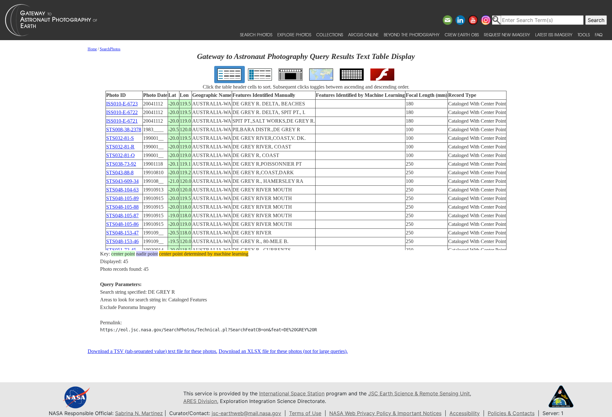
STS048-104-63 (122, 189)
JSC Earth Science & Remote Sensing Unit (419, 393)
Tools (584, 35)
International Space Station (291, 393)
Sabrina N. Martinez (139, 413)
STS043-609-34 (122, 181)
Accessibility (464, 413)
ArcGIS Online (363, 35)
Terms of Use (305, 413)
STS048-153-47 (122, 232)
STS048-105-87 (122, 215)
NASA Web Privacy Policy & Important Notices (385, 413)
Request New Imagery (507, 35)
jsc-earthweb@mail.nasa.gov (246, 413)
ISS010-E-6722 (122, 112)
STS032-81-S (120, 138)
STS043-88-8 (120, 172)
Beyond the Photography (412, 35)
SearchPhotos (110, 49)
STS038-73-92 (121, 164)
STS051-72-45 (121, 250)
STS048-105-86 (122, 224)
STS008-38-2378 (123, 129)
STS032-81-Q (120, 155)
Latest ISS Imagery (553, 35)
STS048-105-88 (122, 207)
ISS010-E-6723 (122, 103)
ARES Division (200, 401)
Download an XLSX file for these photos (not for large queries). (283, 351)
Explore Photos (294, 35)
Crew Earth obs (462, 35)
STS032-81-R (120, 146)
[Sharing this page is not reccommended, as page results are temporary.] (304, 20)
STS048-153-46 (122, 241)
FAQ (598, 35)
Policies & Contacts (511, 413)
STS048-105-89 (122, 198)
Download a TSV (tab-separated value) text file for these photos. (152, 351)
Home (92, 49)
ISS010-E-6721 (122, 121)
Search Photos (256, 35)
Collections (329, 35)
